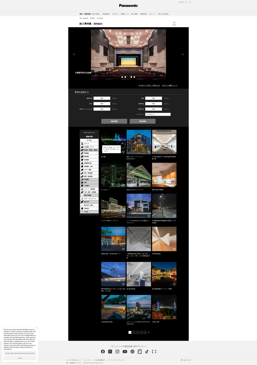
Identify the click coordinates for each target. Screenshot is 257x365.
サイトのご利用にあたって (73, 360)
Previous (74, 54)
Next (183, 54)
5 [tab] (135, 77)
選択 (102, 98)
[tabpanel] (128, 54)
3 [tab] (128, 77)
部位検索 (142, 121)
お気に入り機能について (169, 85)
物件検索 (114, 121)
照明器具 (92, 18)
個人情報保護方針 (100, 360)
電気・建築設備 (84, 18)
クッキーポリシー (88, 360)
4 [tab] (132, 77)
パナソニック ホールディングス (115, 360)
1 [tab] (122, 77)
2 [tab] (125, 77)
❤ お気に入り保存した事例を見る (149, 85)
